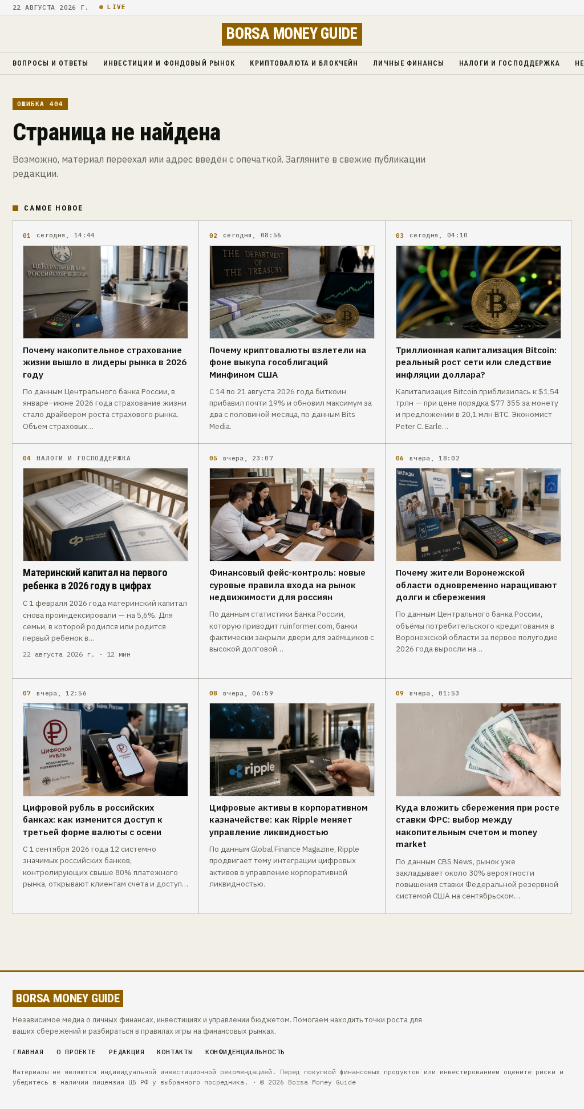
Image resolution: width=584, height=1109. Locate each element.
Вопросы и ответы (50, 63)
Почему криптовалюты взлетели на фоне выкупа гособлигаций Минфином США (287, 362)
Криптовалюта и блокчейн (304, 63)
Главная (28, 1052)
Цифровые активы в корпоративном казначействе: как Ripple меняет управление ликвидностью (288, 819)
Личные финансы (408, 63)
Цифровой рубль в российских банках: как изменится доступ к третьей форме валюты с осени (93, 819)
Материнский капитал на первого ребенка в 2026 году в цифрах (95, 579)
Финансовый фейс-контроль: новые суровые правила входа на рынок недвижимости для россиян (287, 584)
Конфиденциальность (245, 1052)
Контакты (174, 1052)
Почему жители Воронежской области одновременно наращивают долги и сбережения (476, 584)
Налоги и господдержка (509, 63)
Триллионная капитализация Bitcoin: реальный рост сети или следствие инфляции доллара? (476, 362)
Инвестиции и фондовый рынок (169, 63)
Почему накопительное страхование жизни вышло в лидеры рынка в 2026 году (104, 362)
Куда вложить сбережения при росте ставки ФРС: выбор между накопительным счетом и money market (477, 825)
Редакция (126, 1052)
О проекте (76, 1052)
